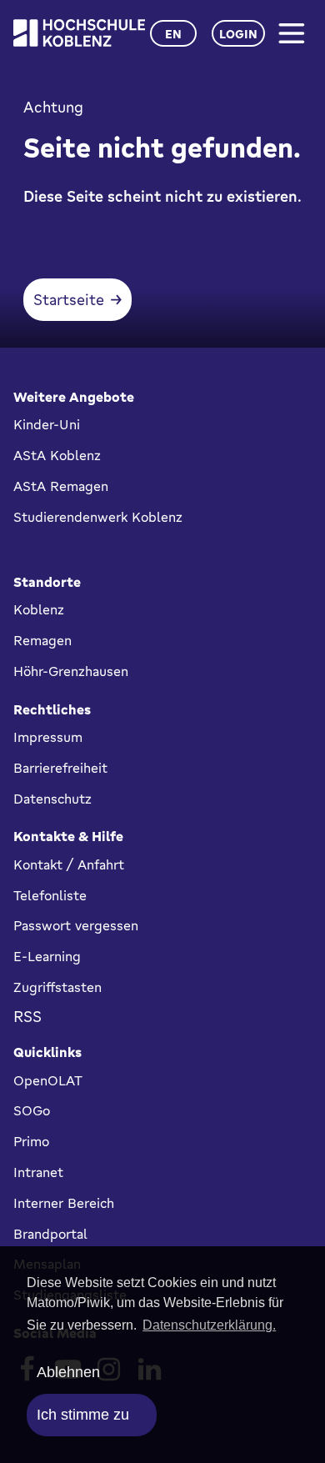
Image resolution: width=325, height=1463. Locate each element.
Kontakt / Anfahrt (68, 864)
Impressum (47, 737)
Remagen (42, 640)
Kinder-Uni (46, 424)
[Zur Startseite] (79, 33)
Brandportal (50, 1234)
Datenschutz (52, 798)
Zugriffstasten (57, 987)
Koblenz (38, 609)
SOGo (31, 1110)
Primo (31, 1141)
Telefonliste (50, 895)
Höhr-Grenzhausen (70, 671)
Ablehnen (68, 1372)
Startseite (68, 299)
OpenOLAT (47, 1080)
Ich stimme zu (83, 1414)
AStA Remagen (60, 486)
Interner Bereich (63, 1203)
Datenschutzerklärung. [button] (209, 1325)
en (173, 34)
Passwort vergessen (75, 925)
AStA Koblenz (57, 455)
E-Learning (47, 956)
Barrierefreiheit (60, 768)
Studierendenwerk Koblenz (97, 517)
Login (238, 34)
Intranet (38, 1172)
